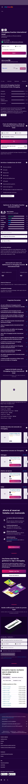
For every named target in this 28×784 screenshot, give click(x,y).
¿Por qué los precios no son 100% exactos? (12, 726)
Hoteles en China (20, 731)
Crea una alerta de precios (12, 539)
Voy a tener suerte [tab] (7, 680)
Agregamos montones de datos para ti (11, 723)
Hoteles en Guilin (6, 694)
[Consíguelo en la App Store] (11, 774)
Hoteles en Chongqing (6, 732)
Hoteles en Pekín (5, 690)
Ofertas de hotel (6, 731)
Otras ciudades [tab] (6, 677)
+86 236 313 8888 (5, 40)
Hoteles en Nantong (6, 705)
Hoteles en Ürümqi (6, 697)
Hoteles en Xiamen (6, 688)
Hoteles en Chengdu (6, 703)
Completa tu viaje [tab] (17, 680)
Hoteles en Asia (13, 731)
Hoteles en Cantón (6, 692)
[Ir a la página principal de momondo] (8, 7)
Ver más (25, 454)
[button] (2, 7)
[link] (15, 465)
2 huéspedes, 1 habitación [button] (9, 49)
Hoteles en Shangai (6, 686)
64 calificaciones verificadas (16, 42)
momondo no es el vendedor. (9, 721)
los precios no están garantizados (8, 717)
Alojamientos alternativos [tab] (17, 677)
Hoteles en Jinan (5, 701)
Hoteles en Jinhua (6, 699)
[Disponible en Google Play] (4, 774)
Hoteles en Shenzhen (6, 696)
